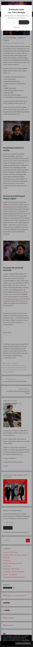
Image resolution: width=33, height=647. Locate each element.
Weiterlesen (16, 27)
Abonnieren (24, 22)
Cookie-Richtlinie (26, 640)
